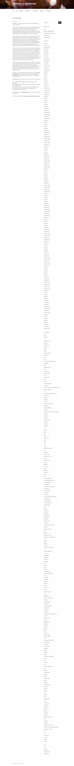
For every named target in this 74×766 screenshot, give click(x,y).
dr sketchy (46, 423)
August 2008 (46, 144)
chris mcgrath (46, 371)
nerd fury (45, 581)
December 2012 (47, 59)
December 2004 (47, 233)
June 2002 (46, 294)
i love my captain (47, 490)
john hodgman (46, 516)
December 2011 (47, 65)
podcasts (45, 628)
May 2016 (45, 43)
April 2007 (46, 177)
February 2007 (46, 181)
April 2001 (45, 322)
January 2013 (46, 57)
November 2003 (47, 259)
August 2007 (46, 168)
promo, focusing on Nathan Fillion (32, 96)
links (45, 531)
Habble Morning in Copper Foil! (49, 33)
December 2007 (47, 160)
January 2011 (46, 86)
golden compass (47, 460)
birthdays (45, 347)
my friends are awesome (48, 573)
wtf (44, 731)
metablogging (46, 555)
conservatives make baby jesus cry (50, 393)
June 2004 (46, 245)
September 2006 (47, 191)
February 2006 (46, 205)
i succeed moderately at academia (50, 496)
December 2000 (47, 328)
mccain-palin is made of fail (48, 547)
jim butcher (46, 512)
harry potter (46, 466)
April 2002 (46, 298)
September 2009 (47, 118)
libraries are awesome (48, 529)
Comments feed (47, 751)
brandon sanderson (47, 353)
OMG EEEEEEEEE (47, 601)
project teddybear (47, 636)
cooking (45, 397)
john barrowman (47, 514)
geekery (45, 458)
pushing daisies (46, 642)
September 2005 (47, 215)
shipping (45, 650)
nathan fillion (46, 577)
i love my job (46, 492)
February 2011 (46, 84)
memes (45, 553)
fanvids (45, 442)
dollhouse (45, 417)
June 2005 (46, 221)
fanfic (45, 440)
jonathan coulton (47, 520)
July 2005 (45, 219)
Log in (45, 747)
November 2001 (47, 308)
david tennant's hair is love (48, 403)
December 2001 (47, 306)
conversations (46, 395)
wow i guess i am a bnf (48, 729)
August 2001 (46, 314)
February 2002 (46, 302)
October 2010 (46, 92)
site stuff (45, 658)
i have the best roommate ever (49, 486)
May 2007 (46, 175)
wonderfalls (46, 721)
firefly (45, 446)
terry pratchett (46, 678)
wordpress (46, 723)
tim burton (46, 682)
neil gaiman (46, 579)
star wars (45, 670)
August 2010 (46, 96)
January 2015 (46, 51)
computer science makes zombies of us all (51, 387)
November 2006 (47, 187)
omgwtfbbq (46, 609)
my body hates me (47, 571)
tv (44, 692)
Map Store (42, 10)
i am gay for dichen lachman (49, 480)
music (45, 567)
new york (45, 589)
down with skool (47, 419)
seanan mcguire (47, 646)
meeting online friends (48, 551)
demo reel (46, 409)
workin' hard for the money (48, 725)
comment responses (48, 383)
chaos (45, 369)
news (45, 593)
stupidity (45, 676)
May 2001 (45, 320)
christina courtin (47, 373)
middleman (46, 557)
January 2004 (46, 255)
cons (45, 391)
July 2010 (45, 98)
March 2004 (46, 251)
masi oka (45, 545)
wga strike (46, 712)
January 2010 (46, 110)
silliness (45, 654)
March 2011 (46, 82)
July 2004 (45, 243)
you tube (45, 737)
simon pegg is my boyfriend (49, 656)
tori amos (45, 688)
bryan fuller (46, 355)
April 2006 (46, 201)
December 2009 (47, 112)
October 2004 (46, 237)
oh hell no (45, 599)
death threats (46, 405)
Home (13, 10)
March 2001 (46, 324)
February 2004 (46, 253)
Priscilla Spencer (24, 4)
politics (45, 630)
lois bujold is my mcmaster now (49, 537)
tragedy (45, 690)
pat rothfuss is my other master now (50, 613)
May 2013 (45, 55)
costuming (46, 399)
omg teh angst (46, 607)
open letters (46, 611)
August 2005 (46, 217)
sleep (45, 660)
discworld (45, 413)
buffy (45, 359)
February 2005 (46, 229)
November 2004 (47, 235)
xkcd (45, 733)
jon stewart (46, 518)
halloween (46, 464)
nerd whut (45, 585)
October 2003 (46, 261)
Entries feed (46, 749)
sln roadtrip (46, 662)
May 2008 (46, 150)
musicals (45, 569)
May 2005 (46, 223)
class (45, 375)
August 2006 (46, 193)
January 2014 (46, 53)
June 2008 (46, 148)
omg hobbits (46, 603)
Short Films (27, 10)
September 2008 (47, 142)
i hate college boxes (47, 482)
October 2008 (46, 140)
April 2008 (46, 152)
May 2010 (45, 102)
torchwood (46, 686)
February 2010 (46, 108)
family (45, 436)
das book (45, 401)
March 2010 (46, 106)
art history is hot (47, 341)
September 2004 (47, 239)
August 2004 (46, 241)
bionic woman (46, 345)
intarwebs (45, 508)
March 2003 (46, 276)
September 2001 (47, 312)
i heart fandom (46, 488)
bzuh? (45, 365)
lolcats (45, 539)
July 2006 (45, 195)
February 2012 (46, 61)
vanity (45, 700)
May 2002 (46, 296)
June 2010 (46, 100)
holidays (45, 470)
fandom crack (46, 438)
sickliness (45, 652)
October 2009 (46, 116)
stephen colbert (47, 672)
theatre (45, 680)
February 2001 (46, 326)
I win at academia (47, 498)
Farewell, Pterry (47, 35)
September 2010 (47, 94)
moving (45, 565)
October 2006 (46, 189)
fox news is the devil (47, 456)
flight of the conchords (48, 448)
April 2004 (46, 249)
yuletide (45, 739)
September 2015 (47, 47)
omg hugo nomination (48, 605)
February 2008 (46, 156)
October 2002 (46, 286)
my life (45, 575)
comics (45, 381)
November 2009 (47, 114)
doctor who (46, 415)
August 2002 (46, 290)
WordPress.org (46, 753)
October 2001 (46, 310)
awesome (46, 343)
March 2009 (46, 130)
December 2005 (47, 209)
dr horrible (45, 421)
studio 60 (45, 674)
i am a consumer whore (48, 478)
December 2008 (47, 136)
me (44, 549)
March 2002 (46, 300)
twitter (45, 696)
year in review (46, 735)
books (45, 351)
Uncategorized (46, 698)
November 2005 (47, 211)
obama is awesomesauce (48, 597)
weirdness (46, 710)
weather (45, 708)
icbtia (45, 506)
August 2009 (46, 120)
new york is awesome (48, 591)
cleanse (45, 379)
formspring (46, 452)
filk (44, 444)
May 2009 (46, 126)
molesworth (46, 559)
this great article (25, 92)
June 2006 (46, 197)
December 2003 (47, 257)
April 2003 (46, 274)
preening (45, 632)
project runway (46, 634)
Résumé (21, 10)
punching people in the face (49, 640)
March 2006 (46, 203)
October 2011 (46, 67)
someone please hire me (48, 666)
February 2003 (46, 278)
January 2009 (46, 134)
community (46, 385)
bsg (44, 357)
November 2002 (47, 284)
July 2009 (45, 122)
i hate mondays (46, 484)
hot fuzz (45, 472)
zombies (45, 741)
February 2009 (46, 132)
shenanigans (46, 648)
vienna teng (46, 704)
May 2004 (46, 247)
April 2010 (45, 104)
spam (45, 668)
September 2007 (47, 166)
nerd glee (45, 583)
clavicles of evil (46, 377)
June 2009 (46, 124)
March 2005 (46, 227)
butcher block (46, 363)
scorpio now (46, 644)
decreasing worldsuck (48, 407)
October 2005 (46, 213)
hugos (45, 476)
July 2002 (45, 292)
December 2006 (47, 185)
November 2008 (47, 138)
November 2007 (47, 162)
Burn (45, 29)
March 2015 (46, 49)
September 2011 (47, 69)
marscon (45, 543)
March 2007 (46, 179)
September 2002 (47, 288)
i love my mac (46, 494)
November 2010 (47, 90)
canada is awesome (47, 367)
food (45, 450)
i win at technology (47, 500)
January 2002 (46, 304)
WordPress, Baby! (47, 37)
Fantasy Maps (35, 10)
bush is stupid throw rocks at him (50, 361)
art (44, 339)
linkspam (45, 533)
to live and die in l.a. (47, 684)
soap (45, 664)
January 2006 (46, 207)
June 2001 (46, 318)
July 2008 (45, 146)
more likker (46, 561)
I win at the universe (47, 502)
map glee (45, 541)
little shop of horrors (47, 535)
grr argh (45, 462)
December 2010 (47, 88)
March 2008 (46, 154)
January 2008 (46, 158)
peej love (45, 615)
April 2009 (46, 128)
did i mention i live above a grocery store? (51, 411)
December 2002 (47, 282)
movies (45, 563)
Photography (48, 10)
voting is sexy (46, 706)
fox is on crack (46, 454)
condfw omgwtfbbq (47, 389)
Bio (17, 10)
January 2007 (46, 183)
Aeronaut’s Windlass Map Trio (49, 31)
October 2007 (46, 164)
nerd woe (45, 587)
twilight (45, 694)
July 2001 (45, 316)
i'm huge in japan (47, 504)
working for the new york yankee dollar (51, 727)
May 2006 (46, 199)
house (45, 474)
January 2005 (46, 231)
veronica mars (46, 702)
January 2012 (46, 63)
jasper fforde (46, 510)
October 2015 (46, 45)
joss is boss (46, 522)
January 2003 (46, 280)
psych (45, 638)
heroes (45, 468)
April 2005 (46, 225)
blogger (45, 349)
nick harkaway (46, 595)
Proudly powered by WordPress (18, 763)
